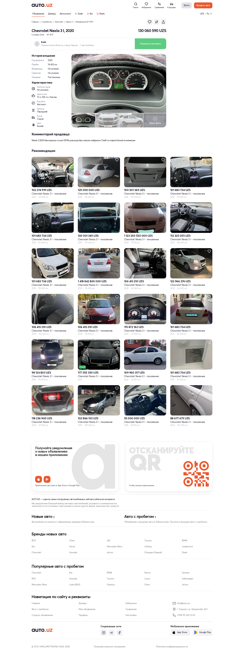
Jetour (110, 552)
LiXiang (148, 546)
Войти (186, 5)
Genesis (185, 572)
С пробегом (47, 22)
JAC (109, 540)
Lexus (147, 578)
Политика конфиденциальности (172, 646)
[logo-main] (42, 5)
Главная (35, 22)
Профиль (83, 615)
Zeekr (184, 552)
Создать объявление (42, 615)
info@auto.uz (183, 603)
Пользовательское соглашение (109, 646)
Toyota (148, 540)
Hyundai (73, 552)
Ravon (147, 572)
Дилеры (83, 603)
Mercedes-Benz (114, 546)
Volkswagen (187, 578)
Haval (72, 546)
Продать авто (203, 5)
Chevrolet (59, 22)
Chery (72, 540)
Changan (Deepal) (153, 552)
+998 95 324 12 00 (186, 615)
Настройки (131, 615)
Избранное (131, 603)
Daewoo (111, 584)
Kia (33, 546)
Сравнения (131, 609)
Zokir (43, 42)
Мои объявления (87, 609)
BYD (34, 540)
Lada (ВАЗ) (74, 584)
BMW (184, 540)
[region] (118, 83)
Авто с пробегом (40, 609)
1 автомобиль (87, 45)
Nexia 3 (69, 22)
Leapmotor (187, 546)
